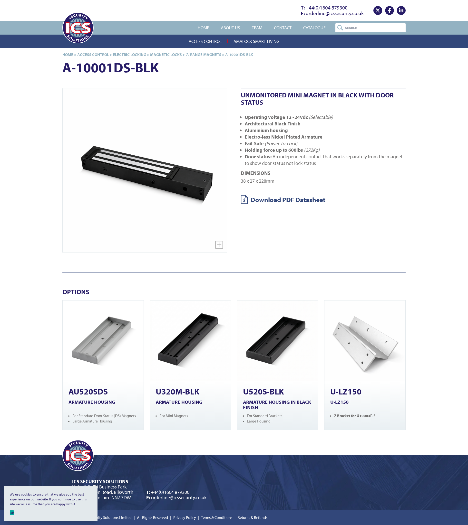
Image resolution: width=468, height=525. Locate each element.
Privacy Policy (184, 517)
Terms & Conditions (216, 517)
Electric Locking (129, 54)
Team (257, 27)
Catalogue (314, 27)
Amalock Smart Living (256, 41)
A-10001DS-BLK (239, 54)
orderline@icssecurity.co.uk (332, 13)
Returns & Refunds (252, 517)
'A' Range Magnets (203, 54)
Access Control (205, 41)
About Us (230, 27)
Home (203, 27)
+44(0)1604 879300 (324, 7)
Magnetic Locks (166, 54)
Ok (12, 513)
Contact (283, 27)
